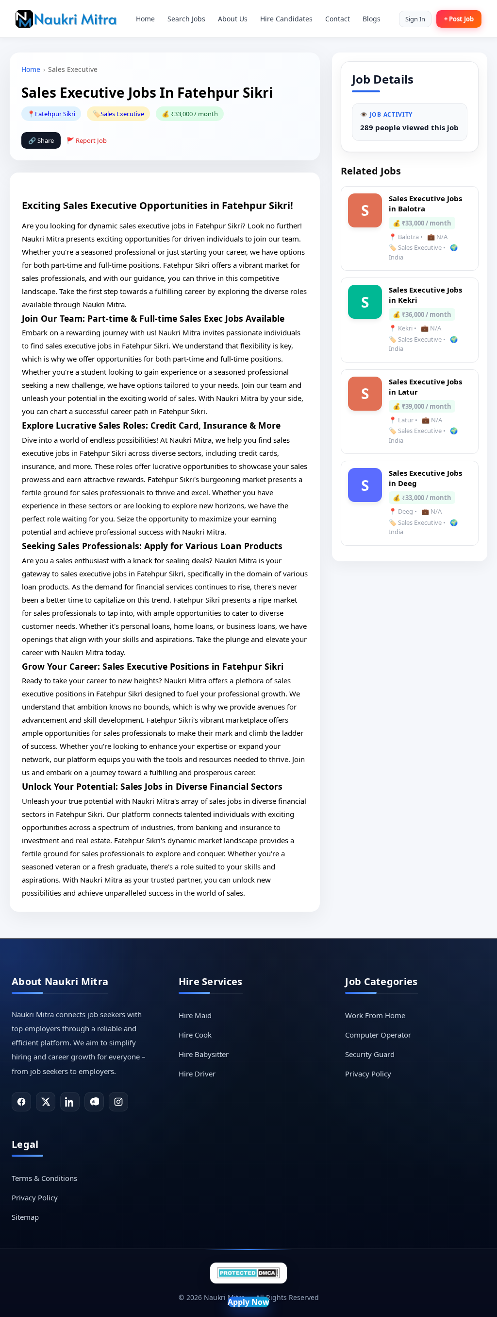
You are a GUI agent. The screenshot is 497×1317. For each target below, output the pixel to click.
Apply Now (248, 1302)
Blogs (372, 18)
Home (145, 18)
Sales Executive (122, 113)
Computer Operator (378, 1035)
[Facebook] (21, 1101)
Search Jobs (186, 18)
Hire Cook (195, 1035)
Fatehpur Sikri (55, 113)
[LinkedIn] (70, 1101)
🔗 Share (41, 140)
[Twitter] (45, 1101)
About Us (233, 18)
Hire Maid (195, 1015)
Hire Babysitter (204, 1054)
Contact (337, 18)
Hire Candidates (286, 18)
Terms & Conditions (44, 1178)
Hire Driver (197, 1073)
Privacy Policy (368, 1073)
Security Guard (370, 1054)
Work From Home (375, 1015)
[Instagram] (118, 1101)
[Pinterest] (94, 1101)
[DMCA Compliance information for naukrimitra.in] (248, 1273)
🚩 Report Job (86, 140)
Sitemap (25, 1217)
